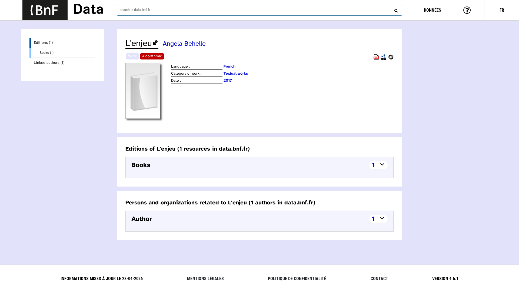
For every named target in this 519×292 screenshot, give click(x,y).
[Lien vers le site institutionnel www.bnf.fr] (45, 10)
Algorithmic (152, 56)
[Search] (395, 9)
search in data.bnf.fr (135, 10)
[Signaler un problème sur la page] (155, 43)
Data (88, 10)
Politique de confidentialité (297, 278)
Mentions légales (205, 278)
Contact (379, 278)
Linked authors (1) (49, 63)
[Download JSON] (391, 59)
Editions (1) (43, 43)
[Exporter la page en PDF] (376, 59)
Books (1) (46, 53)
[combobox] (259, 10)
